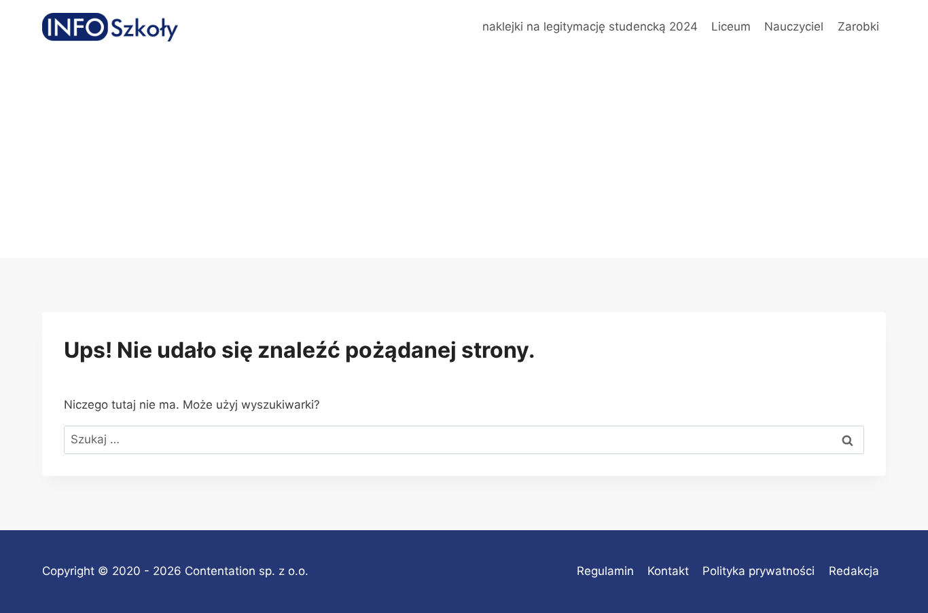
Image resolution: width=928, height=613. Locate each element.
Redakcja (854, 571)
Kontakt (668, 571)
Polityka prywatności (758, 571)
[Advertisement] (464, 156)
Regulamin (605, 571)
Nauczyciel (793, 26)
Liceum (731, 26)
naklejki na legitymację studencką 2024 (590, 26)
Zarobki (858, 26)
